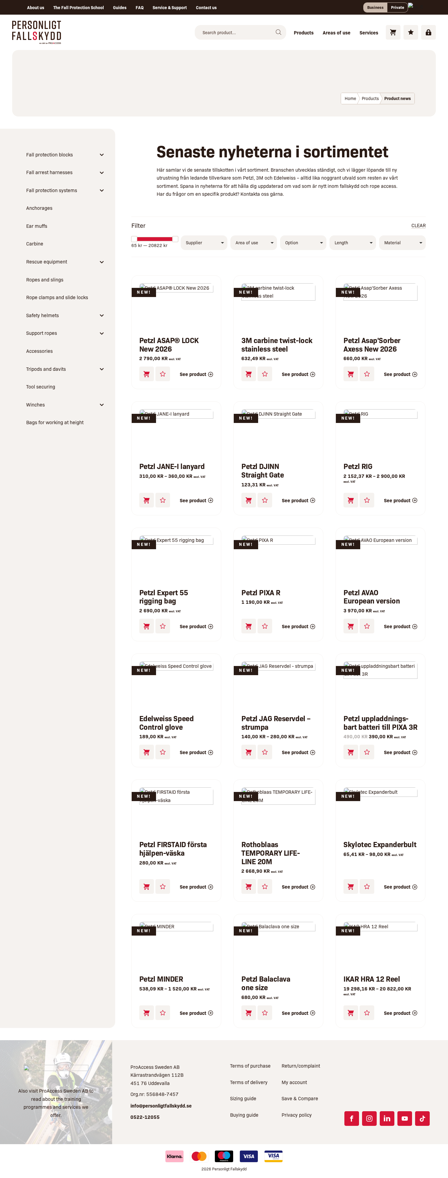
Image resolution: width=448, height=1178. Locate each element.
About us (35, 7)
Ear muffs (36, 226)
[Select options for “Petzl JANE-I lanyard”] (146, 500)
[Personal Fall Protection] (36, 40)
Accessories (39, 351)
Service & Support (170, 7)
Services (369, 32)
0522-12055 (145, 1116)
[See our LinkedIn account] (387, 1118)
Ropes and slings (44, 279)
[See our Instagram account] (369, 1118)
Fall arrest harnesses (49, 172)
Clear (418, 225)
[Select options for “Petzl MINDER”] (146, 1012)
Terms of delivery (249, 1082)
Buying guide (244, 1115)
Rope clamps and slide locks (57, 297)
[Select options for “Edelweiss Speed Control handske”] (146, 752)
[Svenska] (415, 7)
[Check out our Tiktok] (422, 1118)
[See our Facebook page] (351, 1118)
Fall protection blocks (49, 154)
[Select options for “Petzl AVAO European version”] (350, 626)
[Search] (278, 32)
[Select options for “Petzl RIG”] (350, 500)
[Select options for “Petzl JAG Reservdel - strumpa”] (248, 752)
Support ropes (41, 333)
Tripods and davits (46, 369)
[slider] (134, 239)
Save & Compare (300, 1098)
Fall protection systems (51, 190)
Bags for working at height (55, 422)
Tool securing (40, 386)
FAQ (140, 7)
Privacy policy (297, 1115)
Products (304, 32)
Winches (35, 404)
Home (350, 98)
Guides (119, 7)
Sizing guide (243, 1098)
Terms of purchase (250, 1065)
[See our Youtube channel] (404, 1118)
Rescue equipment (46, 261)
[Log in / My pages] (428, 32)
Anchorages (39, 208)
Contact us (206, 7)
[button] (146, 374)
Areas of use (336, 32)
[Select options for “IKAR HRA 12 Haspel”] (350, 1012)
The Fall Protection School (78, 7)
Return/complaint (301, 1065)
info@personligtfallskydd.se (161, 1105)
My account (294, 1082)
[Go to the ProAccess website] (55, 1072)
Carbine (34, 243)
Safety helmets (42, 315)
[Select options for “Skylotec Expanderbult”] (350, 886)
